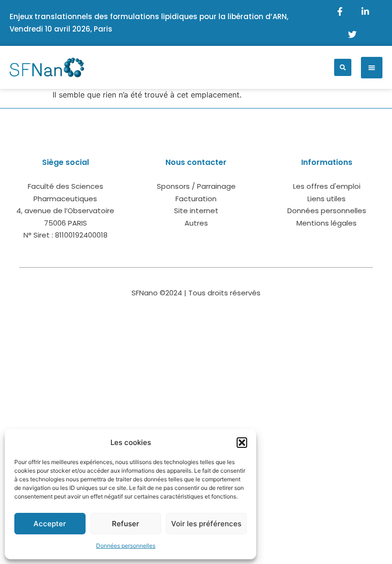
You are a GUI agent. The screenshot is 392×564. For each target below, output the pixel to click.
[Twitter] (352, 34)
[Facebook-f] (339, 11)
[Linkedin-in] (365, 11)
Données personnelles (125, 545)
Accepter (49, 523)
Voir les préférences (206, 523)
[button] (242, 442)
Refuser (125, 523)
